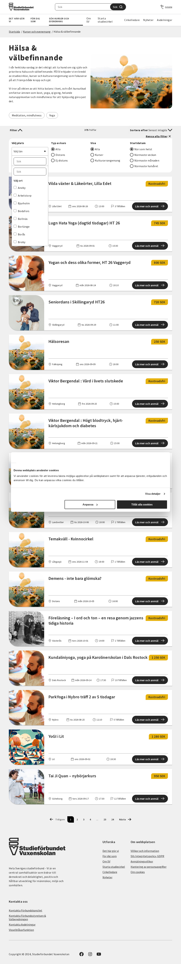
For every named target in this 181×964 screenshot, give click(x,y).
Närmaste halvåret (146, 166)
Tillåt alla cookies (142, 504)
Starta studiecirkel (105, 20)
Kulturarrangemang (107, 160)
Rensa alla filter (156, 136)
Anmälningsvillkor (142, 861)
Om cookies (138, 872)
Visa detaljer (152, 493)
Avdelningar (164, 20)
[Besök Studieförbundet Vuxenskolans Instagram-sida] (90, 955)
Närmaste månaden (146, 160)
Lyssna (168, 6)
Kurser (99, 155)
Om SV (88, 20)
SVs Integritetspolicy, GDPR (147, 856)
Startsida (14, 31)
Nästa (122, 819)
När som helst (143, 149)
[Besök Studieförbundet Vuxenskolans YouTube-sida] (99, 955)
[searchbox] (82, 7)
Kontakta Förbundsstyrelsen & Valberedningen (27, 917)
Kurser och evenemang (37, 31)
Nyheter (148, 20)
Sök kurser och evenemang (59, 20)
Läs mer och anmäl (146, 206)
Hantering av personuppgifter (149, 866)
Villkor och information (145, 851)
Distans (60, 155)
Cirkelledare (132, 20)
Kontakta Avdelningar (22, 924)
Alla (58, 149)
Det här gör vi (16, 20)
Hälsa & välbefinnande (67, 31)
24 (112, 819)
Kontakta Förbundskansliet (25, 910)
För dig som (35, 20)
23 (105, 819)
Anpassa (88, 504)
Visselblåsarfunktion (21, 930)
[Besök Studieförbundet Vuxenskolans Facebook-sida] (81, 955)
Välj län (18, 151)
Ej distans (62, 160)
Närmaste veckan (145, 155)
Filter (13, 130)
